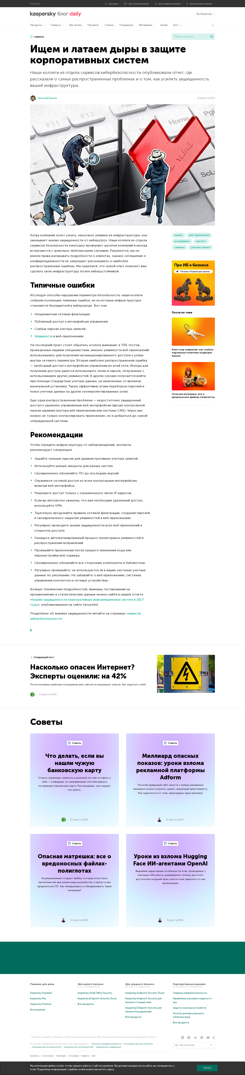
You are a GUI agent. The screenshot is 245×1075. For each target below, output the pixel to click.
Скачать (109, 25)
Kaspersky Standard (41, 993)
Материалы (145, 25)
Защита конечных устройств (189, 1007)
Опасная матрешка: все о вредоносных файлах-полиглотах (193, 396)
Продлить (93, 25)
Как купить (75, 25)
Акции (164, 25)
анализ (179, 235)
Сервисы (55, 25)
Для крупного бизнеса (201, 4)
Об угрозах (74, 1056)
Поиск (211, 36)
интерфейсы (182, 241)
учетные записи (200, 247)
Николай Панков (47, 98)
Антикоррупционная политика (138, 1044)
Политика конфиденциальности (106, 1044)
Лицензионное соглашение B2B (78, 1047)
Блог (176, 25)
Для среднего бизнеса (170, 4)
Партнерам (61, 1056)
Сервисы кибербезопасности (190, 993)
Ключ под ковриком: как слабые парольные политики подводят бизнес (192, 352)
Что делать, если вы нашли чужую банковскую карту (74, 763)
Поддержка (126, 25)
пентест (201, 241)
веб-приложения (199, 235)
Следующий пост (44, 657)
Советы (76, 743)
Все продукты (86, 1004)
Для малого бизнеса (139, 4)
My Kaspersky (204, 13)
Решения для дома (42, 984)
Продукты (36, 25)
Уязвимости (43, 336)
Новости (85, 1056)
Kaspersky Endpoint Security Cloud (97, 998)
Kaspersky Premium (40, 1004)
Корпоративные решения (189, 984)
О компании (47, 1056)
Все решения (37, 1009)
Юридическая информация (108, 1047)
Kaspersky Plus (38, 998)
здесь (110, 1069)
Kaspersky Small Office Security (95, 993)
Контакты (34, 1056)
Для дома (114, 4)
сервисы (39, 36)
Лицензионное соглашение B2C (47, 1047)
